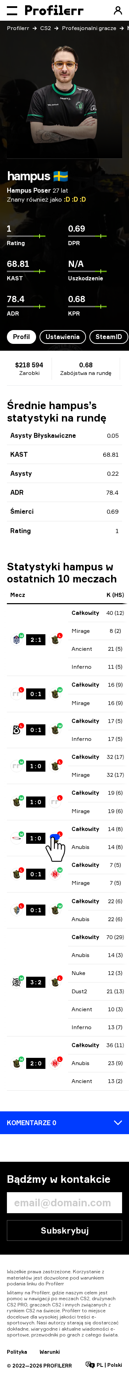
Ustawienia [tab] (63, 336)
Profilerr (18, 28)
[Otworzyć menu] (12, 10)
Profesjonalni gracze (89, 28)
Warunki (50, 1352)
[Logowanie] (118, 10)
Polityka (17, 1352)
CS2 (45, 28)
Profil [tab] (21, 336)
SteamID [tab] (109, 336)
